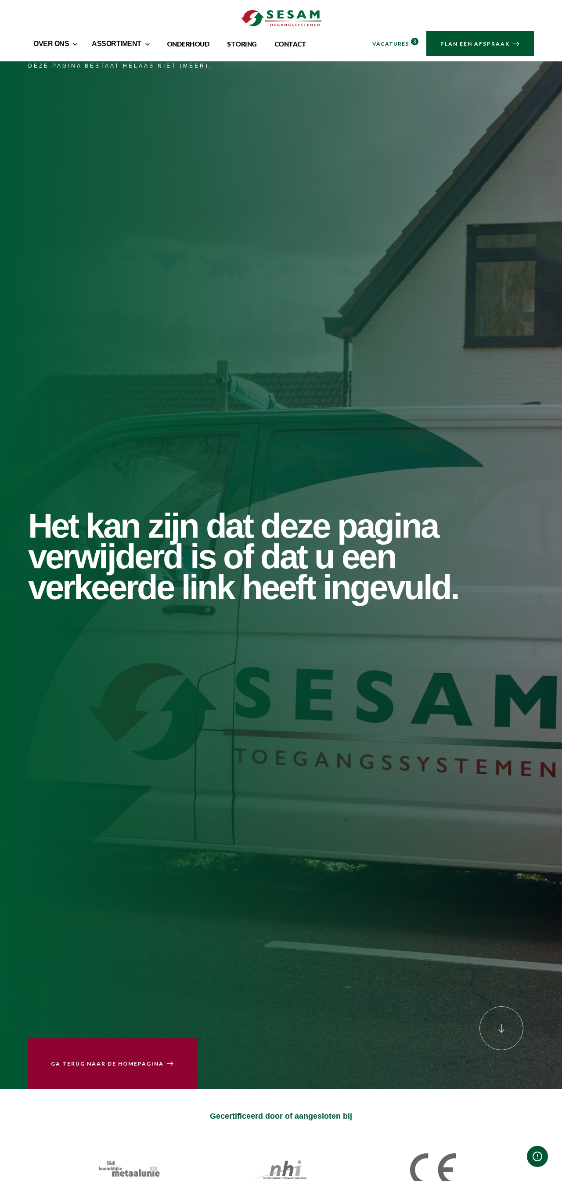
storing (242, 44)
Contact (290, 44)
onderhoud (188, 44)
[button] (56, 43)
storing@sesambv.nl (466, 1094)
